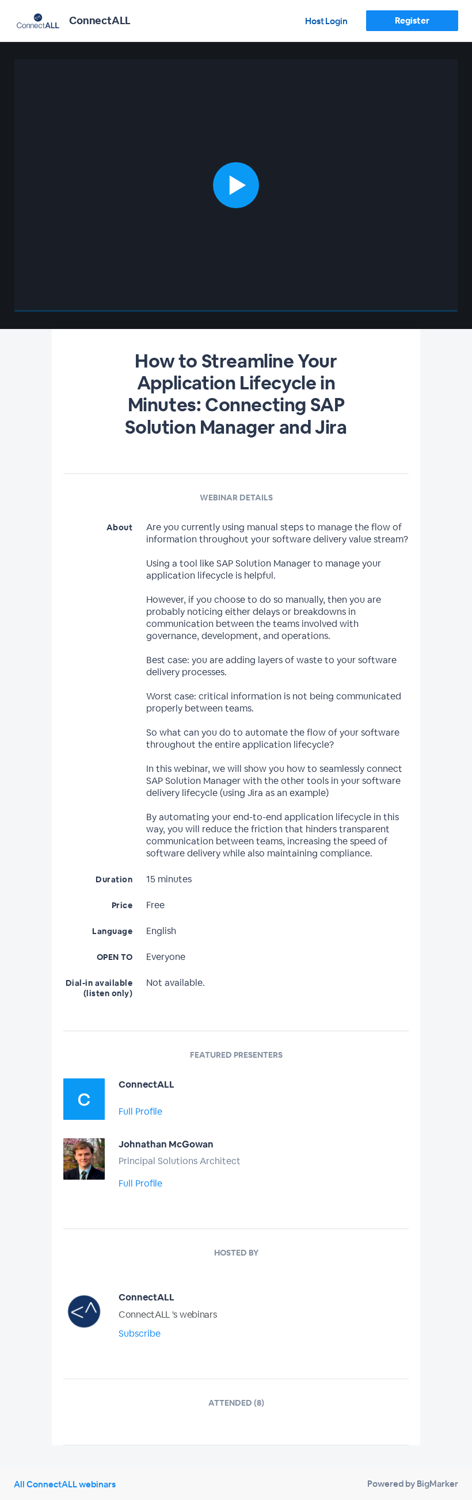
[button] (236, 185)
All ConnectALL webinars (65, 1484)
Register (412, 20)
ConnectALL (146, 1084)
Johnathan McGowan (166, 1144)
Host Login (326, 21)
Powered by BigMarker (412, 1483)
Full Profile (140, 1111)
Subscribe (140, 1333)
